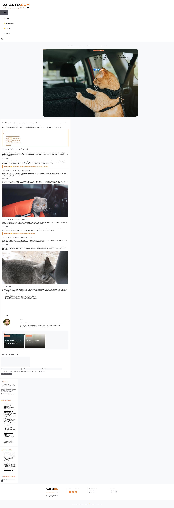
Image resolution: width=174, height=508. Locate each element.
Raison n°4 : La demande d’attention (13, 142)
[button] (2, 39)
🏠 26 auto (6, 18)
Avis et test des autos (8, 408)
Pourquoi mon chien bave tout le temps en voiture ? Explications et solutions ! (13, 342)
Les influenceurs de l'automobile (8, 424)
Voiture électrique (8, 440)
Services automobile (8, 433)
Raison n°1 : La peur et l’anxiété (12, 136)
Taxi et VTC (6, 434)
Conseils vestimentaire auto (10, 415)
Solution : (10, 137)
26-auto (68, 46)
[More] (103, 70)
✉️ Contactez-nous (8, 33)
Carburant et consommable (9, 409)
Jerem (102, 60)
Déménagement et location (9, 416)
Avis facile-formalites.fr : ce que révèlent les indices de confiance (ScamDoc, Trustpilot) (10, 458)
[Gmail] (101, 70)
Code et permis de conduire (10, 413)
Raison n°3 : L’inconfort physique (13, 140)
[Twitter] (96, 70)
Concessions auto (7, 414)
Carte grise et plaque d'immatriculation (8, 412)
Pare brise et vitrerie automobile (8, 428)
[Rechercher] (2, 481)
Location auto (7, 426)
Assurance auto (7, 405)
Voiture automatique (8, 438)
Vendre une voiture (8, 437)
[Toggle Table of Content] (3, 133)
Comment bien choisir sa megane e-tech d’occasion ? (10, 464)
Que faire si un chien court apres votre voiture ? (33, 341)
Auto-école (6, 406)
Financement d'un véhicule (9, 419)
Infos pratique (7, 421)
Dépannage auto (7, 418)
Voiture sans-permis (8, 441)
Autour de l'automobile (9, 407)
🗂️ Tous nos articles (9, 23)
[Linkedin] (99, 70)
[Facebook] (94, 70)
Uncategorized (7, 435)
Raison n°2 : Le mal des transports (13, 138)
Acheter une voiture (8, 402)
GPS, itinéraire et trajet (9, 420)
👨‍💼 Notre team (7, 28)
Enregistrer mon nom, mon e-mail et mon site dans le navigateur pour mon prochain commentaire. (23, 371)
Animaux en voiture (75, 46)
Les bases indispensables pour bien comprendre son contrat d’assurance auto (9, 454)
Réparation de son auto (9, 431)
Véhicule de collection (9, 436)
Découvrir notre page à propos (8, 393)
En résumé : (8, 145)
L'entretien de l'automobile (9, 422)
